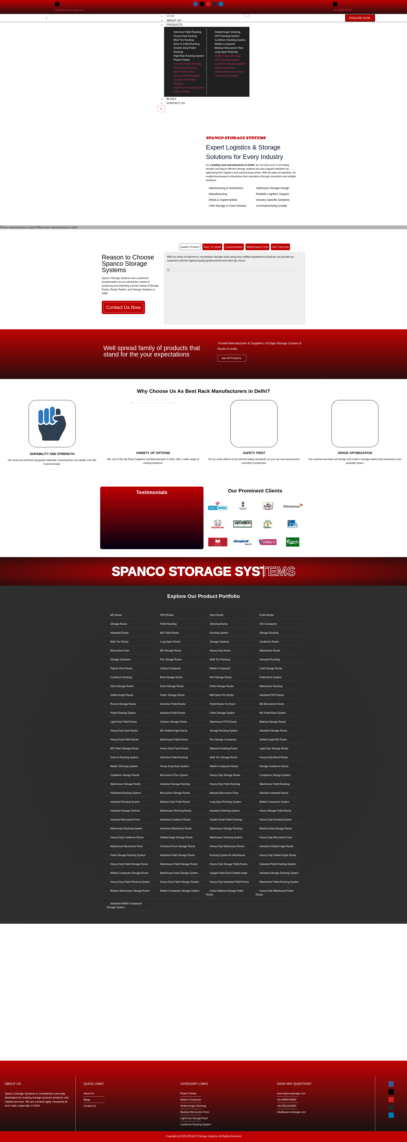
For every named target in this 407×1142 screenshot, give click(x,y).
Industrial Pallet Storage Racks (177, 855)
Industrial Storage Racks (273, 730)
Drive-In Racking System (124, 757)
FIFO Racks (167, 615)
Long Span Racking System (225, 801)
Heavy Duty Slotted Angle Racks (277, 855)
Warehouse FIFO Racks (223, 721)
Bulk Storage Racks (171, 677)
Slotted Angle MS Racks (273, 739)
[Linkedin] (221, 4)
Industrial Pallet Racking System (277, 864)
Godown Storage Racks (173, 721)
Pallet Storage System (222, 713)
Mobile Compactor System (274, 801)
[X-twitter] (202, 4)
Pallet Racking (168, 624)
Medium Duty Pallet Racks (175, 801)
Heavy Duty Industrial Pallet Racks (229, 882)
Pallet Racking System (123, 713)
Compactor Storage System (274, 775)
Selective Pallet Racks (173, 704)
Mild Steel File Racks (222, 695)
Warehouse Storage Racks (125, 784)
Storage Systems (219, 641)
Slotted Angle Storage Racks (176, 837)
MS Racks (116, 615)
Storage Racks (118, 624)
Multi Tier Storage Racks (223, 757)
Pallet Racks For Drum (222, 704)
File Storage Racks (171, 659)
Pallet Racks (266, 615)
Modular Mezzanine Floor (224, 793)
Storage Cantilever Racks (273, 766)
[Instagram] (214, 4)
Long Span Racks (170, 641)
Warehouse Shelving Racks (175, 810)
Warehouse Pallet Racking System (279, 882)
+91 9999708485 (342, 10)
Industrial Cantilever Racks (175, 819)
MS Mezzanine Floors (271, 704)
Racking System (219, 632)
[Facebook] (195, 4)
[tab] (190, 247)
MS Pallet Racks (169, 632)
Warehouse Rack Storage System (179, 873)
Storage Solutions (120, 659)
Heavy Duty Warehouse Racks (227, 846)
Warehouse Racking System (126, 828)
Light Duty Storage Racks (273, 748)
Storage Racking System (224, 730)
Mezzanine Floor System (174, 775)
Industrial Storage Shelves (125, 810)
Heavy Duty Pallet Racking (225, 784)
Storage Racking (268, 632)
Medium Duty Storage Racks (275, 828)
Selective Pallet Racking (174, 757)
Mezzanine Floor (119, 650)
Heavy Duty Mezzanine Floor (275, 837)
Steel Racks (216, 615)
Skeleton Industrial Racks (273, 793)
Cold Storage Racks (270, 668)
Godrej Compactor (170, 668)
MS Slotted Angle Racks (173, 730)
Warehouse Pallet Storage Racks (178, 864)
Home (170, 16)
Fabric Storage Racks (172, 695)
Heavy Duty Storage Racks (225, 775)
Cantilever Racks (269, 641)
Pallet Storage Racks (222, 686)
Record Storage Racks (123, 704)
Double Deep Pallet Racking (226, 819)
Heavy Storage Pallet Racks (275, 810)
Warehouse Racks (269, 650)
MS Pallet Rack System (272, 713)
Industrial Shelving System (225, 810)
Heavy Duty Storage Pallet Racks (228, 864)
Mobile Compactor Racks (224, 766)
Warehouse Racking (270, 686)
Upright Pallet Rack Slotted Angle (228, 873)
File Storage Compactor (223, 739)
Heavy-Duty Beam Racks (273, 757)
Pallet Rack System (270, 677)
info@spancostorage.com (69, 10)
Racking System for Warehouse (227, 855)
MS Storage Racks (170, 650)
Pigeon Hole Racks (121, 668)
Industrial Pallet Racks (172, 713)
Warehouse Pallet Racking (274, 784)
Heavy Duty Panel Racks (174, 748)
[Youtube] (208, 4)
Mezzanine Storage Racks (175, 793)
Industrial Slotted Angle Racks (276, 846)
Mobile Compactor (220, 668)
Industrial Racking (269, 659)
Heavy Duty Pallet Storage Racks (129, 864)
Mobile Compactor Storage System (179, 890)
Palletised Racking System (125, 793)
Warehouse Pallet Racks (174, 739)
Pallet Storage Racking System (127, 855)
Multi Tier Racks (119, 641)
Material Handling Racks (224, 748)
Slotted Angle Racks (121, 695)
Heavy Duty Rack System (174, 766)
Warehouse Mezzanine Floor (126, 846)
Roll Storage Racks (221, 677)
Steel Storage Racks (122, 686)
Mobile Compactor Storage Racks (129, 873)
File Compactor (268, 624)
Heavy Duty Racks (220, 650)
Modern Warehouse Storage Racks (130, 890)
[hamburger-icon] (246, 15)
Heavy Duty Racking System (275, 819)
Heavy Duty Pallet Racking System (130, 882)
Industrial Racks (119, 632)
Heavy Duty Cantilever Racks (127, 837)
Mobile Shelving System (124, 766)
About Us (173, 20)
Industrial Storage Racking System (278, 873)
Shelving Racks (219, 624)
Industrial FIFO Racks (271, 695)
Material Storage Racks (272, 721)
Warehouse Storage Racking (226, 828)
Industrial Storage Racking (175, 784)
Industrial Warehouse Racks (176, 828)
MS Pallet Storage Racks (124, 748)
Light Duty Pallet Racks (123, 721)
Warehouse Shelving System (226, 837)
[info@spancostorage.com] (57, 4)
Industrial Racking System (125, 801)
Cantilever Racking (121, 677)
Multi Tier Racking (220, 659)
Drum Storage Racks (172, 686)
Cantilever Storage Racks (124, 775)
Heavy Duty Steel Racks (124, 730)
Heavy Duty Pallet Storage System (179, 882)
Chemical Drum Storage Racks (177, 846)
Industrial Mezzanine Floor (125, 819)
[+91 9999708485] (335, 4)
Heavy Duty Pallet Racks (124, 739)
